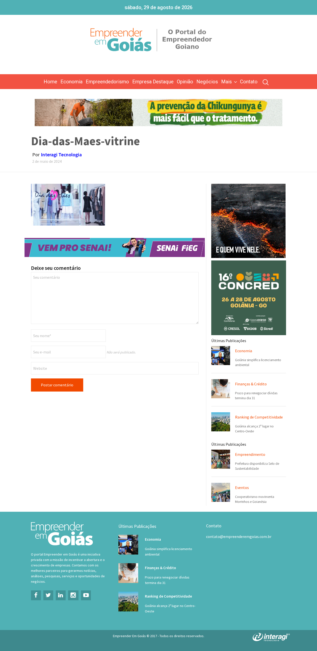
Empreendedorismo (107, 82)
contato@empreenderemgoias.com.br (238, 536)
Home (50, 82)
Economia (71, 82)
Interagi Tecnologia (61, 154)
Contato (249, 82)
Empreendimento (250, 454)
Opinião (185, 82)
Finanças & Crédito (251, 383)
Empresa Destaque (153, 82)
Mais (226, 82)
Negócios (207, 82)
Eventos (242, 487)
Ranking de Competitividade (259, 417)
